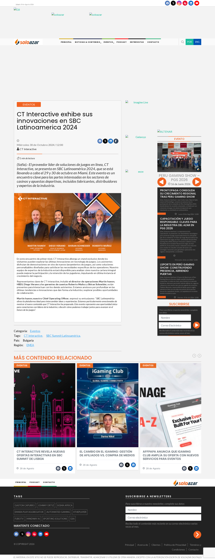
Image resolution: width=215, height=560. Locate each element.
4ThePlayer (79, 512)
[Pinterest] (185, 3)
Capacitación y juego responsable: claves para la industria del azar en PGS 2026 (178, 223)
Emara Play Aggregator (29, 512)
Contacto (193, 549)
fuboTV (19, 518)
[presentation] (161, 182)
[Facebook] (167, 3)
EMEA (30, 345)
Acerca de (142, 544)
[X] (173, 3)
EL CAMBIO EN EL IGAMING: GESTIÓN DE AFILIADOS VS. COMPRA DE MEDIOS (107, 453)
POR (189, 41)
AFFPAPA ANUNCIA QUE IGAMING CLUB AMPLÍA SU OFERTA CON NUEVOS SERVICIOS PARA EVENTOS (171, 455)
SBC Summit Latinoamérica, (63, 335)
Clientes (156, 544)
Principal (129, 544)
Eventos (35, 331)
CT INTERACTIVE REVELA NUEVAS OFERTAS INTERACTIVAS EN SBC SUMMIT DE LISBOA (41, 455)
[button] (182, 42)
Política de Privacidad (175, 544)
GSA (72, 518)
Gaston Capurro (25, 505)
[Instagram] (179, 3)
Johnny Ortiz (46, 505)
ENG (197, 41)
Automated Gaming (58, 512)
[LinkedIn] (190, 3)
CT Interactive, (33, 335)
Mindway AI (33, 518)
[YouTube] (196, 3)
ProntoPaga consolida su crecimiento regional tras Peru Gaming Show (178, 193)
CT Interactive (28, 149)
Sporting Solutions (55, 518)
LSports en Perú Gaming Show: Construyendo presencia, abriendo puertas (177, 269)
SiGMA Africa (64, 505)
